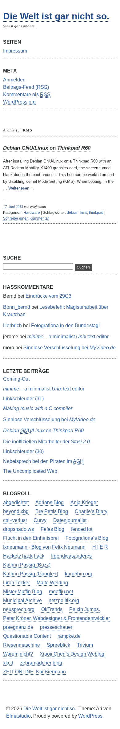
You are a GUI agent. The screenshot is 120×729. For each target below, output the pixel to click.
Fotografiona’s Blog (87, 538)
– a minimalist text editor (68, 336)
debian (72, 212)
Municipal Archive (22, 600)
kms (83, 212)
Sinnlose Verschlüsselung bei (69, 347)
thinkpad (96, 212)
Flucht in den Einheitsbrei (31, 538)
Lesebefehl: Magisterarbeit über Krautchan (55, 310)
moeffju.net (61, 591)
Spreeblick (58, 645)
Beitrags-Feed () (26, 87)
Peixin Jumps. (84, 609)
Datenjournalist (69, 520)
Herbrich (12, 325)
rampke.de (69, 636)
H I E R (100, 547)
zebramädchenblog (41, 662)
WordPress (90, 716)
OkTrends (51, 609)
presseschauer (56, 627)
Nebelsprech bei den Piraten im (43, 461)
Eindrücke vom (48, 296)
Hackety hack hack (23, 556)
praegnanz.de (18, 627)
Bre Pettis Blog (51, 511)
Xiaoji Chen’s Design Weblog (72, 653)
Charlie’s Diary (91, 511)
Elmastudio (18, 716)
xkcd (8, 662)
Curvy (40, 520)
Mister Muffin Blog (22, 591)
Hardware (31, 212)
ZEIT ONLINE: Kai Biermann (34, 671)
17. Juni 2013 (13, 207)
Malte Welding (52, 582)
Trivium (85, 645)
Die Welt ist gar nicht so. (56, 16)
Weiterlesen (21, 188)
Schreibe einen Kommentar (26, 218)
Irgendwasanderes (71, 556)
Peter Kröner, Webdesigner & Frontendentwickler (56, 618)
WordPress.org (19, 101)
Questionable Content (27, 636)
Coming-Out (16, 379)
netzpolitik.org (64, 600)
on (46, 148)
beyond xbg (16, 511)
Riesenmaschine (21, 645)
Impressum (15, 50)
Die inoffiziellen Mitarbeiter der (46, 441)
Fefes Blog (52, 529)
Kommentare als (26, 94)
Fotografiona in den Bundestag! (65, 325)
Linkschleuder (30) (23, 451)
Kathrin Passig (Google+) (30, 573)
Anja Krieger (84, 502)
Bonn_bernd (16, 307)
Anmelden (14, 79)
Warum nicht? (18, 653)
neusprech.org (18, 609)
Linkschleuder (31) (23, 398)
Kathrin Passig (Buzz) (26, 564)
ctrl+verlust (15, 520)
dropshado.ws (18, 529)
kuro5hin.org (78, 573)
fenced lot (81, 529)
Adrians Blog (49, 502)
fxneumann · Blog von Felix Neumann (44, 547)
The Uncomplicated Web (30, 471)
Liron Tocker (16, 582)
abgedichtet (16, 502)
